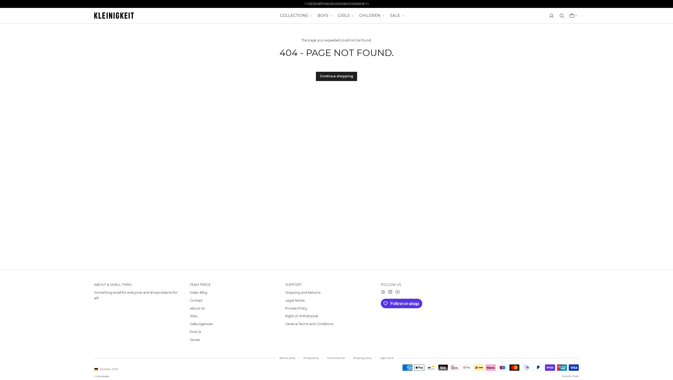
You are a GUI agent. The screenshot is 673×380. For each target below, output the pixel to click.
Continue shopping (336, 76)
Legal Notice (295, 300)
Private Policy (296, 308)
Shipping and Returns (302, 292)
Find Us (195, 332)
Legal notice (387, 358)
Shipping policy (362, 358)
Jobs (193, 316)
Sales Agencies (201, 324)
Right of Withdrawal (301, 316)
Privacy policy (311, 358)
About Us (197, 308)
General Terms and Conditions (309, 324)
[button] (573, 15)
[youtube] (397, 292)
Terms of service (336, 358)
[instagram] (390, 292)
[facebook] (383, 292)
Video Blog (198, 292)
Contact (196, 300)
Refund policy (287, 358)
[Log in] (551, 15)
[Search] (561, 15)
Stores (195, 340)
